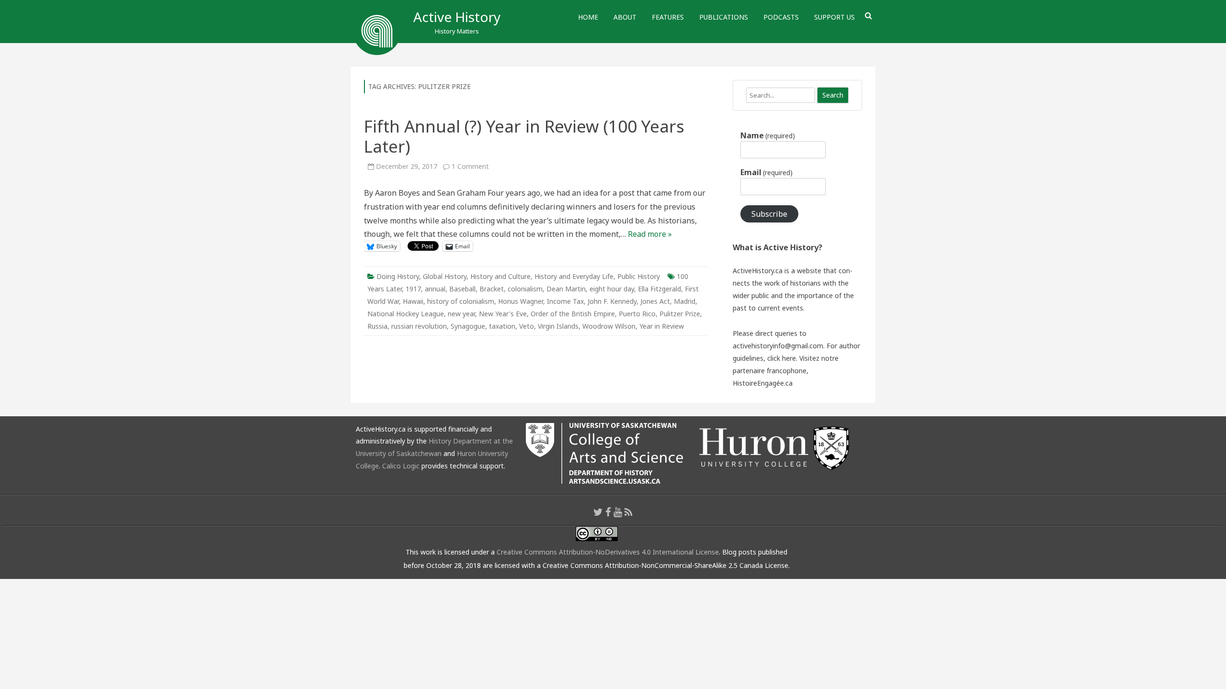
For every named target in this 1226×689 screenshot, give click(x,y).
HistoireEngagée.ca (763, 383)
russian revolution (419, 326)
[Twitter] (598, 512)
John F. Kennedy (612, 301)
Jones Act (655, 301)
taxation (502, 326)
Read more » (650, 234)
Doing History (397, 276)
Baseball (462, 288)
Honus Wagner (520, 301)
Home (588, 17)
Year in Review (661, 326)
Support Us (834, 17)
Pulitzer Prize (679, 313)
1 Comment (470, 166)
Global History (444, 276)
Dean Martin (566, 288)
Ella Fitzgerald (659, 288)
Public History (638, 276)
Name (767, 135)
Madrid (684, 301)
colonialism (525, 288)
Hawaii (413, 301)
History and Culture (500, 276)
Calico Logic (401, 465)
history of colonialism (460, 301)
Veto (526, 326)
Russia (377, 326)
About (624, 17)
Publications (723, 17)
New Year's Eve (503, 313)
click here (781, 358)
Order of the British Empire (573, 313)
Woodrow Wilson (609, 326)
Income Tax (565, 301)
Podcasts (781, 17)
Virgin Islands (558, 326)
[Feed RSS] (628, 512)
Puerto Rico (637, 313)
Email (766, 172)
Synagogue (468, 326)
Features (668, 17)
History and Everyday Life (573, 276)
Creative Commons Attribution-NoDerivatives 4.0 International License (608, 551)
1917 (413, 288)
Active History (456, 16)
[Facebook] (608, 512)
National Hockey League (405, 313)
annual (435, 288)
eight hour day (612, 288)
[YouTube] (617, 512)
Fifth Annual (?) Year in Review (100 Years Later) (524, 136)
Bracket (491, 288)
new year (461, 313)
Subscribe (769, 214)
